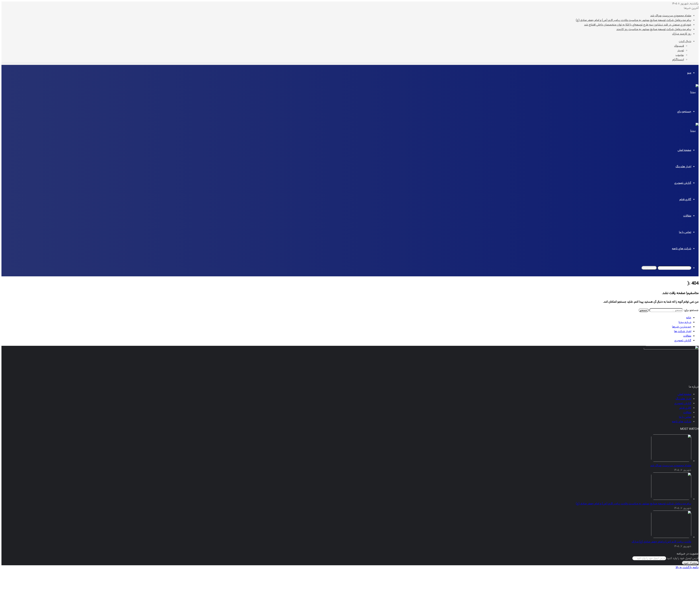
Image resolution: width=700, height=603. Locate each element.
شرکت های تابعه (681, 248)
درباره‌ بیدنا (685, 322)
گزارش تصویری (682, 183)
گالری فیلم (685, 199)
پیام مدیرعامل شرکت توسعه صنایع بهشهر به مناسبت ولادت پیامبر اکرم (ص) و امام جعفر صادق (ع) (633, 20)
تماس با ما (685, 232)
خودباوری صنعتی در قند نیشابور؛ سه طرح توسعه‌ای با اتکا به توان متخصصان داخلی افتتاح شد (637, 25)
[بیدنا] (694, 92)
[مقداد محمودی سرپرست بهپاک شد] (671, 461)
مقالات (687, 216)
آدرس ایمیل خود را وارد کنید (683, 558)
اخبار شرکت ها (682, 331)
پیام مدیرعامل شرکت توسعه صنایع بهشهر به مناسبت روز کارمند (653, 29)
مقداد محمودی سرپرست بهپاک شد (670, 15)
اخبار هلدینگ (683, 166)
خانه (688, 318)
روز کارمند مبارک (681, 34)
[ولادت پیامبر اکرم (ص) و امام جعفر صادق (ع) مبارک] (671, 537)
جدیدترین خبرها (681, 327)
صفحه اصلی (684, 150)
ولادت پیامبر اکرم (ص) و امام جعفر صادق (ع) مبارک (661, 542)
